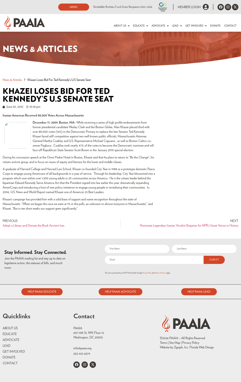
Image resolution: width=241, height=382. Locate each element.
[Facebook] (221, 7)
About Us (120, 26)
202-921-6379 (81, 353)
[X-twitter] (235, 7)
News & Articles (12, 80)
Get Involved (194, 26)
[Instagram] (228, 7)
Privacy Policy (147, 273)
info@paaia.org (82, 348)
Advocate (158, 26)
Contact (230, 26)
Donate (215, 26)
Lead (175, 26)
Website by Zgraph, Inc (174, 347)
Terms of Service (160, 273)
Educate (138, 26)
